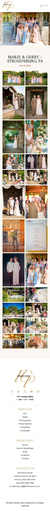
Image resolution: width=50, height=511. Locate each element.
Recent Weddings (25, 448)
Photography (25, 420)
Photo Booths (25, 424)
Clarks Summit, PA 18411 (25, 476)
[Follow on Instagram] (18, 391)
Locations (25, 455)
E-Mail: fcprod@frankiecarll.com (25, 486)
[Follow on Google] (38, 391)
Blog (25, 451)
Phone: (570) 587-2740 (25, 479)
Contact (25, 458)
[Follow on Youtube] (31, 391)
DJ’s (25, 413)
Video (25, 417)
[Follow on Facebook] (12, 391)
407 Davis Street (25, 473)
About (25, 445)
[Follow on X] (25, 391)
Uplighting (25, 427)
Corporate (25, 430)
